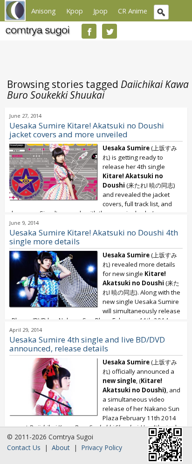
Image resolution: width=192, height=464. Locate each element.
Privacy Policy (101, 447)
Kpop (74, 10)
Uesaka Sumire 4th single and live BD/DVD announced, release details (87, 344)
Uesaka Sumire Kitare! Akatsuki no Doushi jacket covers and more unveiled (86, 130)
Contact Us (24, 447)
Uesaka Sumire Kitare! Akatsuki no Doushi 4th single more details (93, 237)
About (61, 447)
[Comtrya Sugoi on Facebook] (89, 31)
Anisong (43, 10)
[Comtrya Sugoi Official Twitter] (109, 31)
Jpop (100, 10)
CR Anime (132, 10)
